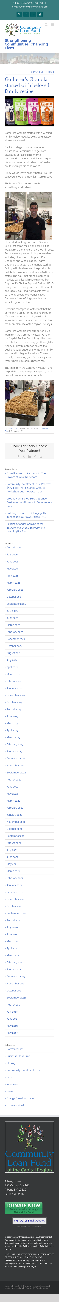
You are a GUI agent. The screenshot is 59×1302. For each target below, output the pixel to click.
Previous (38, 71)
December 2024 (16, 638)
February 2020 (15, 962)
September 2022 (16, 772)
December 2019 (16, 976)
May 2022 (12, 793)
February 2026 (15, 589)
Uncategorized (15, 1105)
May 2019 (12, 1025)
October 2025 (14, 596)
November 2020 (16, 899)
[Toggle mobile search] (46, 24)
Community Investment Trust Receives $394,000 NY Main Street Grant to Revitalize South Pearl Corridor (29, 488)
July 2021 (12, 849)
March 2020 (13, 955)
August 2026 (14, 547)
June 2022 (12, 786)
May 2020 (12, 941)
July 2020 (12, 927)
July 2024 (12, 660)
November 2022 (16, 765)
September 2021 (16, 835)
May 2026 (12, 568)
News (10, 1091)
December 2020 (16, 892)
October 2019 (14, 990)
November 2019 (16, 983)
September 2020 (16, 913)
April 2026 (12, 575)
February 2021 (15, 878)
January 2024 (14, 688)
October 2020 (14, 906)
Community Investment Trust (23, 1070)
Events (10, 1077)
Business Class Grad (18, 1056)
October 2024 (14, 646)
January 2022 (14, 814)
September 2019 (16, 997)
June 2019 (12, 1018)
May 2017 (12, 1032)
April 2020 (12, 948)
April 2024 (12, 667)
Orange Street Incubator (21, 1098)
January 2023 (14, 751)
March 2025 (13, 624)
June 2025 (12, 617)
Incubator (12, 1084)
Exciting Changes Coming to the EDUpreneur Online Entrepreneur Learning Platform (26, 527)
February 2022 (15, 807)
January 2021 (14, 885)
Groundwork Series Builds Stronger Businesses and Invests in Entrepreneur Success (29, 502)
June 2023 (12, 716)
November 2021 (16, 821)
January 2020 (14, 969)
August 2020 (14, 920)
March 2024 (13, 674)
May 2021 (12, 864)
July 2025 (12, 610)
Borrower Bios (15, 1049)
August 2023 (14, 709)
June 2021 (12, 856)
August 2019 (14, 1004)
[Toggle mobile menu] (52, 24)
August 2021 (14, 842)
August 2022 (14, 779)
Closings (12, 1063)
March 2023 (13, 737)
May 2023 (12, 723)
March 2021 (13, 871)
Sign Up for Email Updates (29, 1220)
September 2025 (16, 603)
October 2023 (14, 702)
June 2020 (13, 934)
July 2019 (12, 1011)
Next (49, 71)
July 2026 (12, 554)
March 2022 (13, 800)
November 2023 (16, 695)
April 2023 (12, 730)
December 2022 (16, 758)
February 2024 (15, 681)
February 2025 (15, 631)
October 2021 (14, 828)
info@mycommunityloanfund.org (30, 6)
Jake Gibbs (12, 428)
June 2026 (13, 561)
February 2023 (15, 744)
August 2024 (14, 653)
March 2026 (13, 582)
